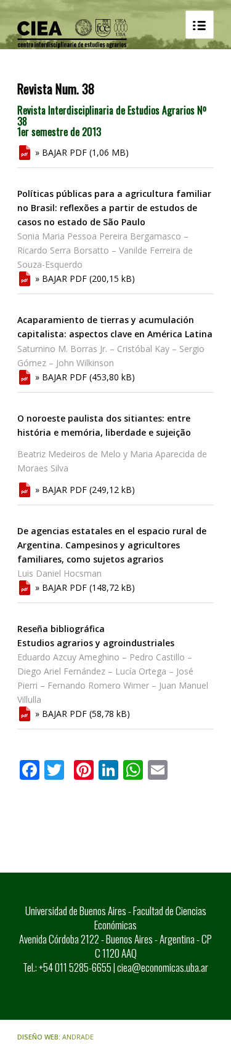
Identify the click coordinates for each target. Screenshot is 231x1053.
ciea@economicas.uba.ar (162, 967)
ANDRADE (78, 1036)
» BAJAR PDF (61, 152)
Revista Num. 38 (56, 88)
